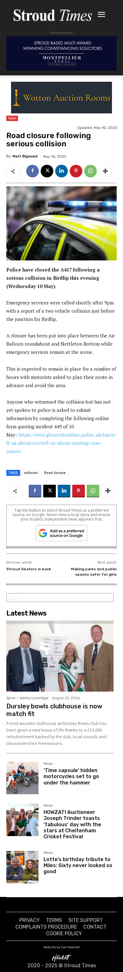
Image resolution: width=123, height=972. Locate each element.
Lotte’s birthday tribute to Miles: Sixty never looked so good (78, 865)
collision (31, 472)
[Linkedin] (61, 171)
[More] (105, 171)
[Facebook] (32, 171)
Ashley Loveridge (34, 698)
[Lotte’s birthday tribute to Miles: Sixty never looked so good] (22, 867)
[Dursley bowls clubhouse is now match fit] (60, 656)
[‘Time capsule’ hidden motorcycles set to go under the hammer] (22, 778)
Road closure (55, 472)
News (12, 118)
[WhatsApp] (90, 171)
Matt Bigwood (25, 156)
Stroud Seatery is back (28, 569)
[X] (47, 171)
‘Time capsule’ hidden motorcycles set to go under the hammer (71, 776)
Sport (10, 698)
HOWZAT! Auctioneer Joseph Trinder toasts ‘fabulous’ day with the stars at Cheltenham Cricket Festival (72, 824)
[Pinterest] (76, 171)
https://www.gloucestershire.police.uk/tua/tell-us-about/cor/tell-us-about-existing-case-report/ (61, 443)
